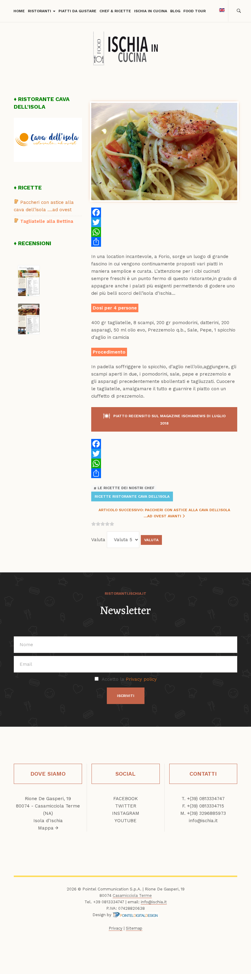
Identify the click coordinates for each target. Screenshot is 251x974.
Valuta (98, 539)
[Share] (164, 242)
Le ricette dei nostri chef (125, 488)
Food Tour (194, 11)
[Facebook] (164, 212)
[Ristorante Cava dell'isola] (48, 139)
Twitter (125, 806)
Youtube (125, 820)
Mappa (46, 828)
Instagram (125, 813)
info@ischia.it (203, 820)
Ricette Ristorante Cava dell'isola (132, 496)
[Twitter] (164, 222)
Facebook (125, 798)
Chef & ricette (115, 11)
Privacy (115, 928)
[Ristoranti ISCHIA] (125, 49)
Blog (175, 11)
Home (19, 11)
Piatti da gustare (77, 11)
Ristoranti (40, 11)
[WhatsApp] (164, 232)
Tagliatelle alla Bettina (46, 221)
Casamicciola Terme (132, 895)
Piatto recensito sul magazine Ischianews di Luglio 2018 (169, 419)
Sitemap (134, 928)
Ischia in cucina (150, 11)
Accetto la (129, 679)
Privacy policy (141, 679)
